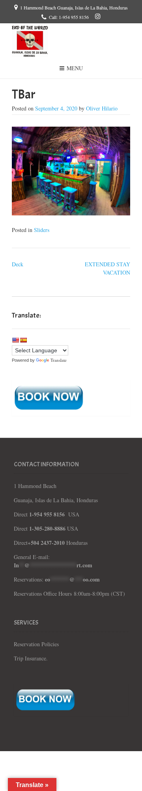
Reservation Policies (37, 644)
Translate (58, 360)
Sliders (41, 230)
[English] (15, 340)
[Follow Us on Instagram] (98, 16)
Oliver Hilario (102, 108)
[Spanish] (23, 340)
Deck (17, 264)
